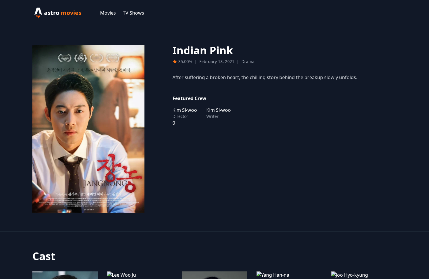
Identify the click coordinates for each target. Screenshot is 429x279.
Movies (108, 13)
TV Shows (133, 13)
